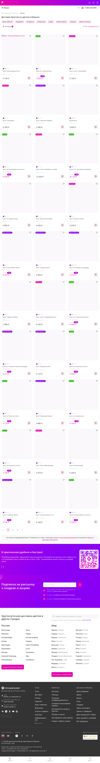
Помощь (55, 695)
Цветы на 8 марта (83, 708)
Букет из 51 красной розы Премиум (80, 169)
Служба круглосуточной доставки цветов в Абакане (21, 741)
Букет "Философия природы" (45, 465)
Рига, (78, 649)
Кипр (85, 634)
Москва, (79, 630)
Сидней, (79, 656)
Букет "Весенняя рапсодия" (44, 219)
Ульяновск (30, 652)
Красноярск (6, 649)
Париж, (79, 641)
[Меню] (97, 3)
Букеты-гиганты (84, 22)
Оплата (37, 698)
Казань (4, 641)
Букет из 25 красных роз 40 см (78, 366)
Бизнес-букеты (62, 22)
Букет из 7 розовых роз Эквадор (79, 267)
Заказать (29, 78)
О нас (37, 691)
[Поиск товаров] (89, 3)
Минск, (54, 667)
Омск (28, 630)
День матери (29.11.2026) (86, 715)
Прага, (78, 645)
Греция (61, 630)
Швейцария (63, 652)
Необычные (41, 22)
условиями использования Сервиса (64, 595)
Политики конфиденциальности (60, 699)
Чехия (83, 645)
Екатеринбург (6, 637)
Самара (29, 641)
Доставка (38, 695)
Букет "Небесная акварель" (44, 120)
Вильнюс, (55, 645)
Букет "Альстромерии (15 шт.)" (45, 515)
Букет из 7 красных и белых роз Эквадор (15, 366)
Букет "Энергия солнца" (76, 219)
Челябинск (30, 660)
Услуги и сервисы (41, 711)
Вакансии (38, 723)
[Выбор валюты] (79, 8)
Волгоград (5, 630)
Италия (83, 652)
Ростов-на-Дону (32, 637)
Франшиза (39, 708)
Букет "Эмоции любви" (76, 465)
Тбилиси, (79, 663)
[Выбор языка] (82, 8)
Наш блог (38, 715)
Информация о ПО (40, 719)
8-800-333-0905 (86, 620)
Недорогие (19, 22)
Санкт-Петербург (32, 645)
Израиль (61, 634)
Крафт (51, 22)
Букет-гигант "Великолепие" (11, 267)
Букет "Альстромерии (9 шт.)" (11, 71)
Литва (61, 645)
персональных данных (60, 591)
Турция (86, 660)
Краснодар (5, 645)
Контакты (55, 691)
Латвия (83, 649)
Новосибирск (6, 660)
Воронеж (5, 634)
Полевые (73, 22)
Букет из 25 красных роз (76, 416)
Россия (85, 630)
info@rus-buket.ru (10, 707)
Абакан (6, 8)
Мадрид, (54, 663)
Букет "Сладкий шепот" (43, 267)
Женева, (54, 652)
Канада (85, 637)
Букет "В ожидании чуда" (10, 219)
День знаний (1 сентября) (86, 718)
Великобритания (65, 656)
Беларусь (61, 667)
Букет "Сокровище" (9, 120)
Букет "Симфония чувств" (10, 515)
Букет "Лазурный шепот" (43, 366)
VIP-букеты (30, 22)
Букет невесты (7, 22)
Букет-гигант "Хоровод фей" (77, 71)
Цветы (79, 695)
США (65, 660)
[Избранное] (93, 3)
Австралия (87, 656)
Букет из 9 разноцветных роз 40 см (80, 515)
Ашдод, (54, 634)
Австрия (59, 641)
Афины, (54, 630)
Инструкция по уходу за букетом (61, 710)
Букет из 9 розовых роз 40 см (11, 465)
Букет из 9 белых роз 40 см (11, 416)
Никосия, (79, 634)
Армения (61, 649)
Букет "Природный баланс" (44, 416)
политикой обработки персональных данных (67, 599)
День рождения (82, 691)
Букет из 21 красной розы (44, 71)
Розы (78, 701)
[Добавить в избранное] (30, 36)
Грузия (86, 663)
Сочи (28, 649)
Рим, (77, 652)
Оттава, (79, 637)
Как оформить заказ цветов (62, 718)
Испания (62, 663)
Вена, (53, 641)
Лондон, (54, 656)
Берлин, (54, 637)
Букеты (79, 698)
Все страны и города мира (62, 674)
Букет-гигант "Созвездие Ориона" (46, 317)
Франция (85, 641)
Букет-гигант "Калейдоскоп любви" (46, 169)
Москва (4, 652)
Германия (62, 637)
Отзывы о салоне (58, 714)
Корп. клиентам (41, 705)
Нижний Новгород (8, 656)
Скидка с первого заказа (61, 721)
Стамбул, (79, 660)
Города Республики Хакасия (13, 667)
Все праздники (82, 721)
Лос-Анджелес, (57, 660)
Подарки (80, 705)
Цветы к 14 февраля (84, 711)
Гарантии (38, 701)
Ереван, (54, 649)
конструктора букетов (68, 537)
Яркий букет (73, 120)
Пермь (28, 634)
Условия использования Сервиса (61, 704)
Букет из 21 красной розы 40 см (78, 317)
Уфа (27, 656)
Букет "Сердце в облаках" (10, 317)
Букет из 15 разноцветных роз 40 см (14, 169)
